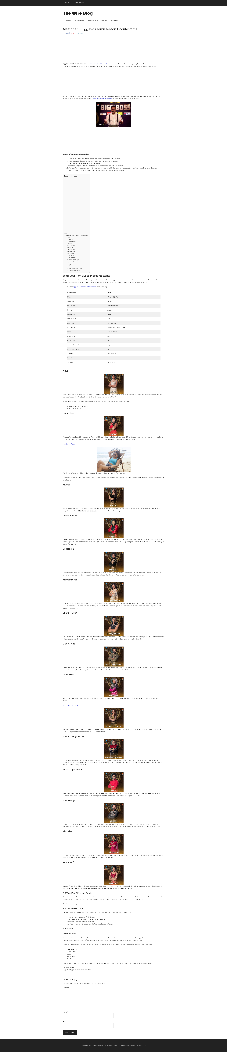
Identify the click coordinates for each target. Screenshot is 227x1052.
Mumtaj (70, 243)
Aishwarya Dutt (72, 257)
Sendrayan (70, 247)
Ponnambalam (71, 245)
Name (65, 1012)
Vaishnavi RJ (72, 267)
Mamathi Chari (71, 249)
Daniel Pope (71, 253)
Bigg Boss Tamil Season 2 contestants (76, 235)
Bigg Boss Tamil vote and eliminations (85, 287)
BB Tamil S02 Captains (74, 270)
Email (65, 1021)
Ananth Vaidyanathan (74, 259)
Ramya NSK (71, 255)
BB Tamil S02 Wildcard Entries (76, 268)
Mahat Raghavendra (74, 261)
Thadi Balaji (71, 263)
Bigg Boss (72, 967)
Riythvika (71, 265)
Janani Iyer (70, 239)
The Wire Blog (78, 13)
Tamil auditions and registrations (102, 99)
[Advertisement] (113, 49)
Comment (66, 988)
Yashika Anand (72, 241)
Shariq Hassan (71, 251)
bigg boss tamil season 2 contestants (80, 969)
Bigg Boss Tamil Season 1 (98, 64)
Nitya (69, 237)
